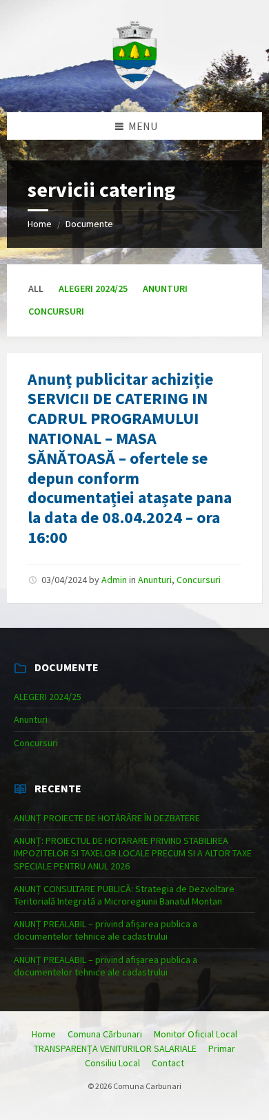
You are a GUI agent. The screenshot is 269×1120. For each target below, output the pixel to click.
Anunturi (165, 288)
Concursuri (56, 311)
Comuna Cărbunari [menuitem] (105, 1034)
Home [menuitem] (44, 1034)
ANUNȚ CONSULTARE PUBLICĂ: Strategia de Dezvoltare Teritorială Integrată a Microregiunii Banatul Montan (124, 895)
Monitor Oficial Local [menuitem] (195, 1034)
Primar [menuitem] (221, 1048)
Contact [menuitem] (168, 1063)
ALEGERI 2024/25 (93, 288)
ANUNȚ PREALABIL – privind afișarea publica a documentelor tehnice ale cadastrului (105, 930)
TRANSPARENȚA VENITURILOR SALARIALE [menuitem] (115, 1048)
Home (40, 224)
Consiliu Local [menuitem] (112, 1063)
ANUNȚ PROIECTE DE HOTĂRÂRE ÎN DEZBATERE (107, 818)
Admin (114, 579)
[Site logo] (134, 85)
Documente (89, 224)
